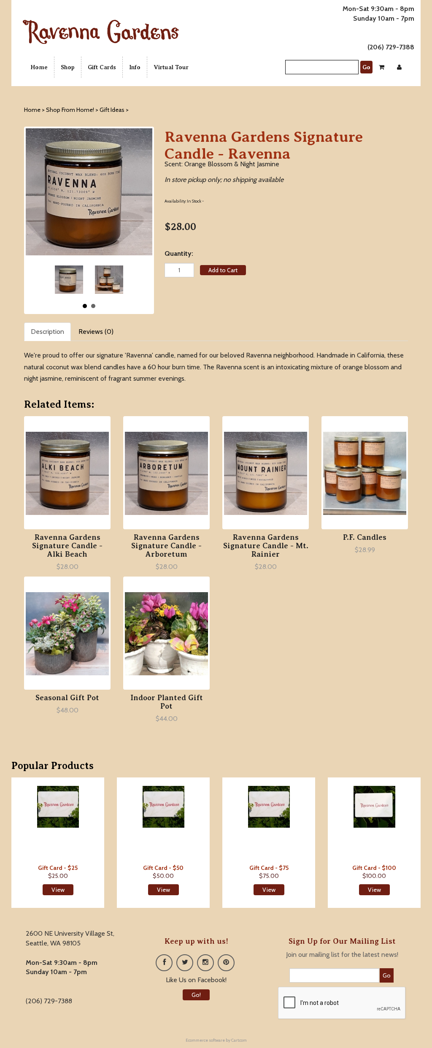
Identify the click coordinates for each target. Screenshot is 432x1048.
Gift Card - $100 (374, 868)
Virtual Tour (171, 67)
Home (39, 67)
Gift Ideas (112, 110)
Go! (196, 995)
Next (114, 279)
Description (47, 332)
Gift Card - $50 (163, 868)
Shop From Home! (70, 110)
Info (134, 67)
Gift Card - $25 (58, 868)
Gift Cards (102, 67)
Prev (64, 279)
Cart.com (239, 1040)
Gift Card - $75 (269, 868)
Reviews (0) (95, 332)
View (58, 890)
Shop (68, 67)
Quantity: (179, 253)
